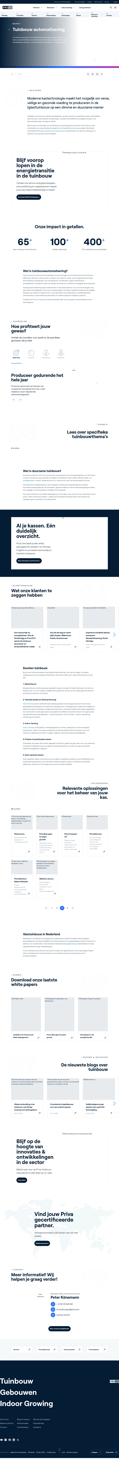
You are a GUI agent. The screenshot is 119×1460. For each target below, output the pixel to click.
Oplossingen (65, 15)
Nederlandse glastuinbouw (67, 944)
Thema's (34, 15)
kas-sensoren (57, 131)
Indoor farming (28, 727)
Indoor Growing (67, 7)
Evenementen (23, 1427)
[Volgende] (72, 908)
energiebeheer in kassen (32, 480)
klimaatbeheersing (68, 128)
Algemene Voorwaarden (18, 1452)
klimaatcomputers (44, 131)
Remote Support (72, 1452)
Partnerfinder (38, 1423)
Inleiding (4, 15)
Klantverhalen (51, 15)
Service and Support (41, 1419)
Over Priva (4, 1419)
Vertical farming (29, 704)
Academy (37, 1427)
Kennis (78, 15)
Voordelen (19, 15)
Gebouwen (50, 7)
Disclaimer (31, 1452)
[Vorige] (46, 908)
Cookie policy (51, 1452)
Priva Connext (37, 299)
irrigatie (71, 281)
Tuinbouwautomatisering (32, 275)
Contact (109, 15)
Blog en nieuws (23, 1419)
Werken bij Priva (6, 1423)
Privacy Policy (40, 1452)
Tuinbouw (36, 7)
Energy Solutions (85, 7)
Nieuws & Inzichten (94, 15)
